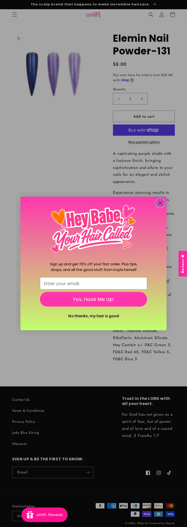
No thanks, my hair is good (93, 316)
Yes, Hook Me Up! (93, 299)
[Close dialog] (160, 203)
